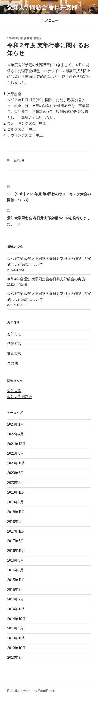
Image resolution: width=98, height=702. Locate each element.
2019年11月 (16, 492)
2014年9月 (15, 628)
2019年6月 (15, 502)
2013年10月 (16, 648)
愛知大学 (14, 391)
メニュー (51, 20)
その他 (12, 363)
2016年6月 (15, 570)
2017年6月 (15, 541)
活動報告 (14, 344)
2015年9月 (15, 589)
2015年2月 (15, 599)
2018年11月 (16, 512)
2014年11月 (16, 609)
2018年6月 (15, 521)
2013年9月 (15, 657)
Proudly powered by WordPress (31, 690)
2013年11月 (16, 638)
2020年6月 (15, 473)
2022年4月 (15, 434)
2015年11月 (16, 580)
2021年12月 (16, 444)
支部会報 (14, 353)
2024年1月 (15, 424)
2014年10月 (16, 619)
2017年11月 (16, 531)
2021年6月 (15, 453)
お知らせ (19, 160)
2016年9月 (15, 560)
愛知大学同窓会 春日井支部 (42, 7)
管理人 (38, 38)
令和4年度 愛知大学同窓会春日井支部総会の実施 (46, 279)
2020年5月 (15, 482)
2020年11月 (16, 463)
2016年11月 (16, 550)
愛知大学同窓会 (19, 397)
